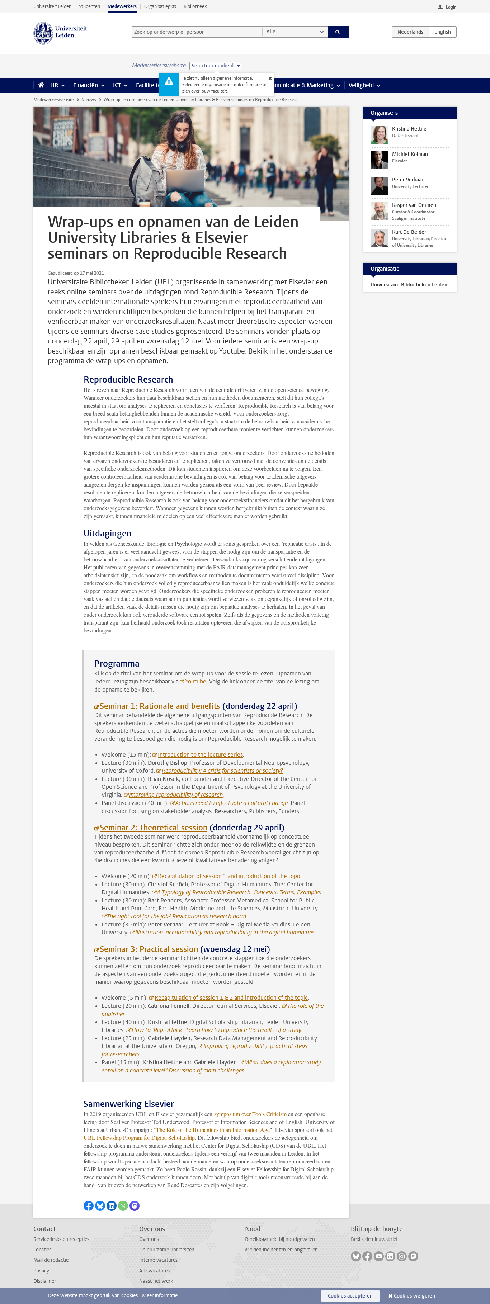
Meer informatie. (160, 1295)
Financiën (85, 85)
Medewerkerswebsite (53, 100)
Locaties (42, 1249)
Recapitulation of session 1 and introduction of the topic (229, 876)
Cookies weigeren (414, 1296)
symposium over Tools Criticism (250, 1114)
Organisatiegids (160, 6)
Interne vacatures (158, 1260)
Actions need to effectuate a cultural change (231, 803)
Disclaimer (44, 1281)
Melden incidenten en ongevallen (281, 1249)
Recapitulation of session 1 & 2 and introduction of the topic (231, 997)
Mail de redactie (51, 1260)
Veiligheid (361, 85)
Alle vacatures (154, 1270)
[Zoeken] (338, 32)
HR (54, 85)
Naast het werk (156, 1281)
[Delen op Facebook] (89, 1206)
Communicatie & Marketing (299, 85)
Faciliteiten (150, 85)
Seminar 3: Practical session (149, 949)
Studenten (89, 6)
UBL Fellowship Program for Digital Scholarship (139, 1137)
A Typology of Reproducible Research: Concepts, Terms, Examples (239, 892)
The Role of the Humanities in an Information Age (213, 1129)
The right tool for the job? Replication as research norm (176, 916)
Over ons (149, 1239)
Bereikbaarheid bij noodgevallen (280, 1239)
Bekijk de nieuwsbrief (374, 1239)
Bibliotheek (195, 6)
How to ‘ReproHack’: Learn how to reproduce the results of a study (216, 1030)
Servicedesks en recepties (61, 1239)
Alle (271, 31)
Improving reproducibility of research (176, 794)
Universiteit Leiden (52, 6)
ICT (117, 85)
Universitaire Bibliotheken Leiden (409, 284)
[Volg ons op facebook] (367, 1256)
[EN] (443, 32)
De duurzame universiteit (166, 1249)
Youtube (195, 681)
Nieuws (88, 100)
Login (451, 7)
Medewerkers (122, 6)
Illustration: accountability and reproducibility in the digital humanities (225, 932)
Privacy (41, 1270)
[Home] (39, 85)
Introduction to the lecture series (200, 754)
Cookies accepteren (350, 1296)
